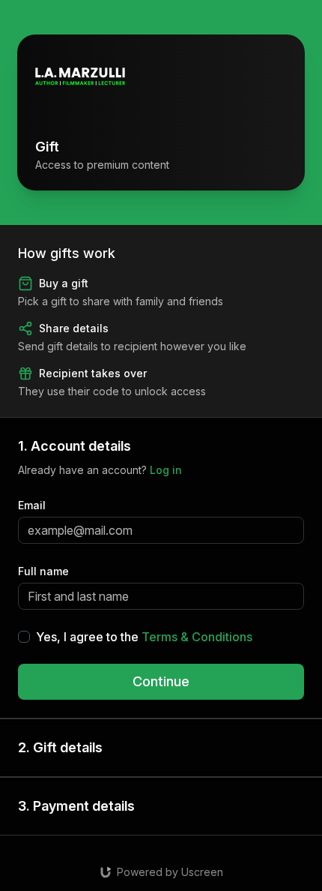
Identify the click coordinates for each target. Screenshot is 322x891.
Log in (166, 470)
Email (32, 505)
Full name (43, 571)
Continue (161, 681)
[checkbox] (24, 637)
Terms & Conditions (197, 636)
